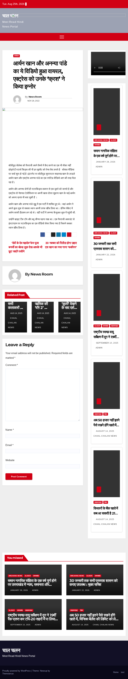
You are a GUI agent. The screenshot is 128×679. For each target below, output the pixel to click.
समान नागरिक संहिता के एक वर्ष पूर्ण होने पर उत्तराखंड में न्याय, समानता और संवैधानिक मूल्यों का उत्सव (32, 584)
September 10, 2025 (107, 343)
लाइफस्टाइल (114, 326)
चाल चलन (10, 16)
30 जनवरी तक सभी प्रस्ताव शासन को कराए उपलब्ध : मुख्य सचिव (93, 582)
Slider (113, 140)
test (122, 672)
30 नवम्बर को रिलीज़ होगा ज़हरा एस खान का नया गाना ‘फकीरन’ (61, 245)
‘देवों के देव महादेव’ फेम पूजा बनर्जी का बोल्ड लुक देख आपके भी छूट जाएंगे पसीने (25, 247)
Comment (11, 365)
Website (10, 460)
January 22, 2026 (105, 255)
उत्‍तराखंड (97, 145)
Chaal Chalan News (12, 323)
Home (115, 672)
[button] (117, 36)
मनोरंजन (16, 56)
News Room (35, 96)
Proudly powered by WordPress (16, 671)
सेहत (105, 414)
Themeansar (7, 673)
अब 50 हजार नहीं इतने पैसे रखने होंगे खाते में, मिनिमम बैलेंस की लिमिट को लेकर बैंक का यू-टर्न (94, 619)
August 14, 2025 (105, 431)
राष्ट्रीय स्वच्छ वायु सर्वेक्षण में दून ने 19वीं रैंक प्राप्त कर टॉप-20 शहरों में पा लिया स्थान (32, 619)
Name (9, 429)
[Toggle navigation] (62, 36)
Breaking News (101, 140)
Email (9, 445)
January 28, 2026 (105, 162)
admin (99, 167)
